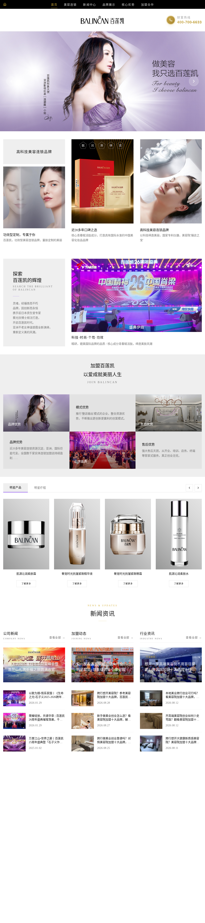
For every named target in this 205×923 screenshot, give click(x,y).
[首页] (4, 4)
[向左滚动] (189, 487)
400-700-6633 (189, 22)
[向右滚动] (198, 487)
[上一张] (11, 81)
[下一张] (194, 81)
